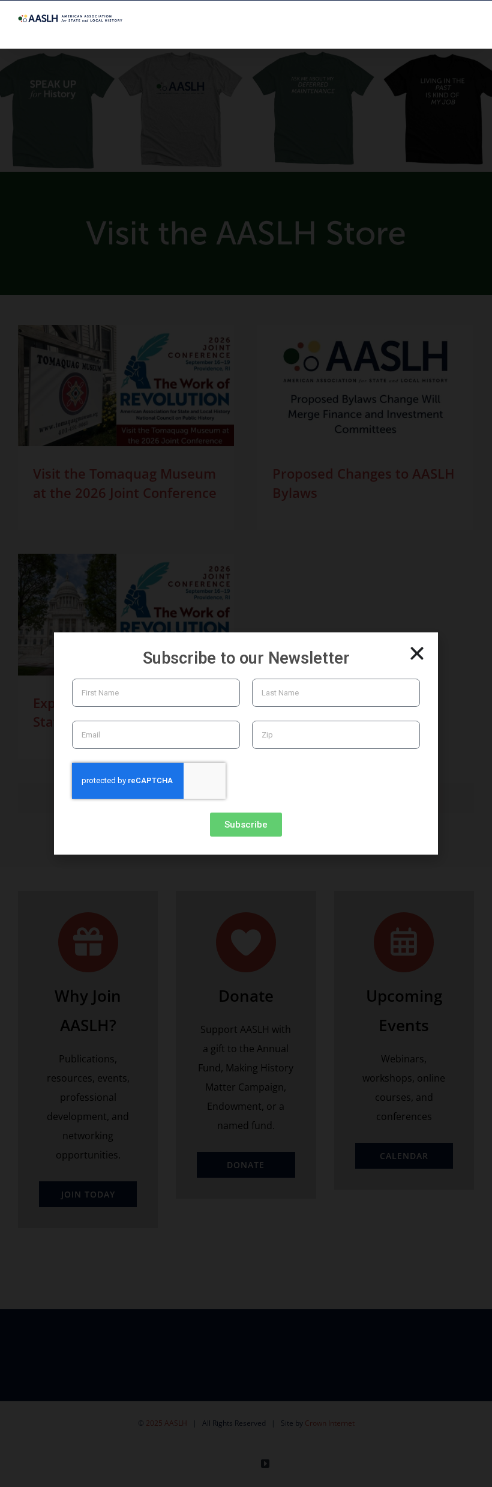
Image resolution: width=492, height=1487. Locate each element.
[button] (417, 653)
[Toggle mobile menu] (469, 29)
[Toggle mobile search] (447, 29)
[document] (246, 743)
